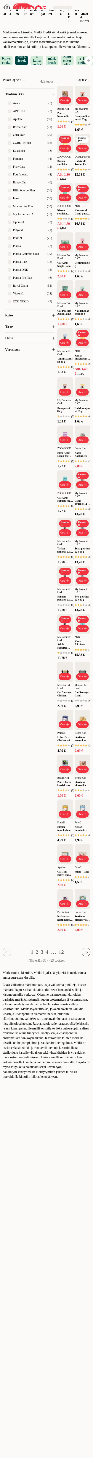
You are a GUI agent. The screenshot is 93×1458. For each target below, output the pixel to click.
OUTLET (69, 12)
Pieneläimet (18, 10)
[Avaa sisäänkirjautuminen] (6, 7)
